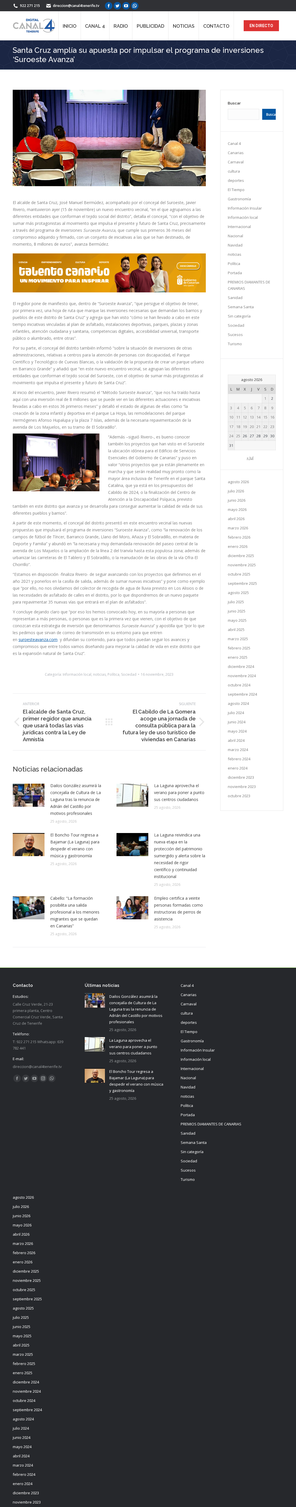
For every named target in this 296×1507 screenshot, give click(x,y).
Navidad (235, 245)
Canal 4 (234, 143)
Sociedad (128, 674)
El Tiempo (236, 189)
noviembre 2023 (242, 786)
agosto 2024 (238, 703)
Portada (235, 272)
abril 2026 (236, 518)
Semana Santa (241, 306)
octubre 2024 (239, 685)
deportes (236, 180)
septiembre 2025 (242, 583)
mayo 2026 (237, 509)
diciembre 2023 (241, 777)
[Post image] (29, 795)
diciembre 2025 (241, 555)
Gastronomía (239, 198)
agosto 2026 (238, 481)
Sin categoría (239, 316)
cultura (234, 171)
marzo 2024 (238, 749)
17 (231, 426)
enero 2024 (237, 768)
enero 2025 (237, 657)
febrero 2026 (239, 537)
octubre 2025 (239, 574)
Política (113, 674)
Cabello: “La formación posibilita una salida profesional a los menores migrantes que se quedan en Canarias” (74, 912)
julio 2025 (236, 601)
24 (231, 435)
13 (252, 417)
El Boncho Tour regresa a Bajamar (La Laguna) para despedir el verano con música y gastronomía (74, 845)
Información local (77, 674)
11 (238, 417)
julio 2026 (236, 491)
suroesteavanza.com (38, 639)
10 (231, 417)
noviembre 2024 (242, 675)
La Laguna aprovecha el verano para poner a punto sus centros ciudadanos (179, 792)
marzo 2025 (238, 638)
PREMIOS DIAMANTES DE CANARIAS (249, 285)
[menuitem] (69, 25)
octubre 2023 (239, 795)
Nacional (235, 235)
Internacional (239, 226)
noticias (99, 674)
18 (238, 426)
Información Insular (245, 208)
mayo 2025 (237, 620)
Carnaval (236, 162)
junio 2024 (236, 721)
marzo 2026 (238, 528)
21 (258, 426)
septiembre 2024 (242, 694)
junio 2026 (236, 500)
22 (265, 426)
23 (272, 426)
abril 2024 (236, 740)
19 (245, 426)
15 (265, 417)
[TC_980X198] (109, 291)
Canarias (236, 152)
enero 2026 (237, 546)
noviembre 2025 (242, 564)
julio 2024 (236, 712)
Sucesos (235, 334)
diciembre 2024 (241, 666)
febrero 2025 (239, 648)
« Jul (250, 457)
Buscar (234, 103)
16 (272, 417)
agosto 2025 (238, 592)
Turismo (235, 343)
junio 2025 (236, 611)
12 (245, 417)
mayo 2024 (237, 731)
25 (238, 435)
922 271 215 (30, 5)
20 (252, 426)
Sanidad (235, 297)
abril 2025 (236, 629)
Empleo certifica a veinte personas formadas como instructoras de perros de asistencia (178, 908)
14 (258, 417)
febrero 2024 (239, 758)
